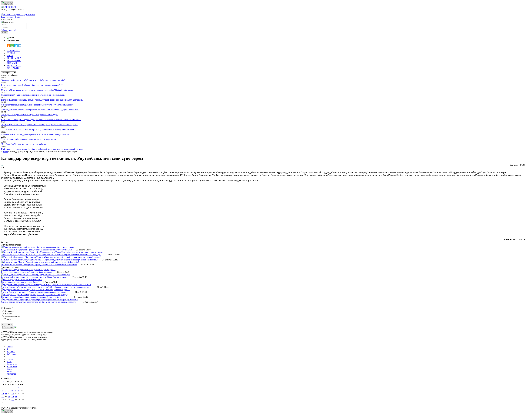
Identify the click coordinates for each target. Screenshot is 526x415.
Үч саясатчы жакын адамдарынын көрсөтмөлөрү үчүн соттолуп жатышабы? (37, 105)
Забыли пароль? (8, 30)
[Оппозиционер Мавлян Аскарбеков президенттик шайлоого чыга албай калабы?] (40, 262)
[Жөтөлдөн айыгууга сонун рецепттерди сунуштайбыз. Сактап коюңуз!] (35, 274)
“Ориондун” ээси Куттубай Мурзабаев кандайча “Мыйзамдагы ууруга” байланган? (40, 110)
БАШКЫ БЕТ (13, 50)
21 (16, 396)
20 (13, 396)
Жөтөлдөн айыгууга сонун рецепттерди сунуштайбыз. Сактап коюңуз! (34, 277)
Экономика (12, 364)
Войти (18, 17)
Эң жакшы (9, 311)
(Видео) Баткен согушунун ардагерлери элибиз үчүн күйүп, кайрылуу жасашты (38, 302)
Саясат (10, 359)
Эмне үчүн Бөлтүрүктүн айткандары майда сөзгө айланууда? (29, 114)
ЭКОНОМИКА (14, 58)
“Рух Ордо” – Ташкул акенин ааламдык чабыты (23, 144)
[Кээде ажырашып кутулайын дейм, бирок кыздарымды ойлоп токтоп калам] (37, 247)
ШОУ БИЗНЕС (14, 60)
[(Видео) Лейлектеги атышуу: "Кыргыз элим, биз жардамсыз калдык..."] (35, 289)
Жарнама (11, 351)
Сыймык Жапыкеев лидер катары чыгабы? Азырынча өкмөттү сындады (35, 134)
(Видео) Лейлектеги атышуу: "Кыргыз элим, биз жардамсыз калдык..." (34, 292)
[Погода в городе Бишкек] (18, 14)
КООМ (10, 55)
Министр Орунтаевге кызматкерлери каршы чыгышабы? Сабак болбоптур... (37, 90)
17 (3, 396)
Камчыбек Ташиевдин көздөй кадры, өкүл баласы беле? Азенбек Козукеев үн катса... (41, 119)
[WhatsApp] (12, 45)
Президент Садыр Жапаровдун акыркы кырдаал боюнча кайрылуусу (33, 297)
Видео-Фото (10, 370)
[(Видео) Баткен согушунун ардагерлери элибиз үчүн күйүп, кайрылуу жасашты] (39, 299)
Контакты (11, 374)
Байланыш (11, 354)
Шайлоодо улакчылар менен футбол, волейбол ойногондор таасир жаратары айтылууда (42, 149)
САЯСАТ (11, 53)
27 (13, 399)
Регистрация (7, 17)
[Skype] (16, 45)
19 (9, 396)
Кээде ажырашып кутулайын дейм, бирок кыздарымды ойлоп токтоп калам (36, 250)
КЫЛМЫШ (12, 63)
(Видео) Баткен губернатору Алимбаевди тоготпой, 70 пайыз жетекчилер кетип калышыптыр (45, 287)
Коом (9, 361)
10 (3, 393)
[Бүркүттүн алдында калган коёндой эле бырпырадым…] (28, 269)
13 (13, 393)
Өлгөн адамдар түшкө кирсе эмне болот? (20, 282)
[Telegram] (19, 45)
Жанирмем (12, 366)
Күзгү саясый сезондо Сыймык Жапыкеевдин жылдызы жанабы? (31, 85)
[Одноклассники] (8, 45)
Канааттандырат (12, 316)
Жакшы (8, 314)
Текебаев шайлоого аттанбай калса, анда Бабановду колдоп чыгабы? (33, 80)
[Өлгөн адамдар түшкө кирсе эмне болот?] (21, 279)
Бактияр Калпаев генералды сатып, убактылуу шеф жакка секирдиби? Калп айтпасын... (42, 100)
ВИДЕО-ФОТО (14, 65)
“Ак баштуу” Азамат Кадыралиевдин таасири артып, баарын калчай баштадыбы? (39, 124)
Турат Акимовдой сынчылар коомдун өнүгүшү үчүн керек (28, 139)
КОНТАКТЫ (13, 68)
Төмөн (7, 319)
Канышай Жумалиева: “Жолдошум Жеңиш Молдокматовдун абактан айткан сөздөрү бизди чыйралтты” (49, 260)
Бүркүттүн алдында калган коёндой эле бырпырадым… (27, 272)
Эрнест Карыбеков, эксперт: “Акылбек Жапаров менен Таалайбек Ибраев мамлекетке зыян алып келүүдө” (51, 254)
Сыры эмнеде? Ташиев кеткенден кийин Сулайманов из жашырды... (33, 95)
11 (6, 393)
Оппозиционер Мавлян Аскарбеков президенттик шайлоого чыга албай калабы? (39, 264)
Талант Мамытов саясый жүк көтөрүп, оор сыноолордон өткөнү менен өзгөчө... (38, 129)
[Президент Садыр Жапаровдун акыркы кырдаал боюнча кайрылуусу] (34, 294)
